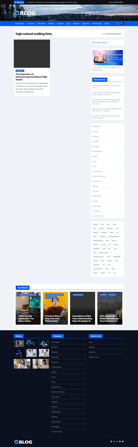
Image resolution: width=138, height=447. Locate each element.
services (95, 260)
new (94, 252)
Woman (95, 272)
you (109, 272)
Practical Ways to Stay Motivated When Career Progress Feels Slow (106, 94)
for (109, 244)
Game (107, 23)
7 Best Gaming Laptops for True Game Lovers (26, 318)
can (117, 228)
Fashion (51, 23)
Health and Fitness (98, 176)
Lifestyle (60, 23)
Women (103, 272)
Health (115, 244)
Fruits (94, 161)
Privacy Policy (94, 357)
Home (104, 34)
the (104, 264)
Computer (31, 23)
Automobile (19, 23)
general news (96, 171)
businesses (110, 228)
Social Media (96, 206)
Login (68, 23)
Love (115, 248)
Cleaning (95, 136)
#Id (102, 224)
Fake (107, 240)
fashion (114, 240)
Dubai (95, 236)
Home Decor (96, 181)
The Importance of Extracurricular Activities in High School (31, 77)
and (94, 228)
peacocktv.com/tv (98, 256)
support (109, 260)
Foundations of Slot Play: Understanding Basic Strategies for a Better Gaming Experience (106, 102)
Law (109, 248)
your (114, 272)
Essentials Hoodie (98, 240)
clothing (95, 232)
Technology (96, 211)
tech (116, 260)
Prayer (108, 256)
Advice (114, 224)
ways (113, 268)
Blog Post (85, 23)
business (101, 228)
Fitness (103, 244)
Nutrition (95, 191)
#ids (108, 224)
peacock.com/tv (103, 252)
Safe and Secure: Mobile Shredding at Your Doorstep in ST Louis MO (107, 110)
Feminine (95, 244)
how (104, 248)
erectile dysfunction (114, 236)
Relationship (97, 23)
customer (104, 232)
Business (95, 131)
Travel (106, 268)
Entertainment (97, 151)
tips (109, 264)
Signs (102, 260)
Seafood (95, 201)
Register (76, 23)
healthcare (96, 248)
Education (41, 23)
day (118, 232)
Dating (111, 232)
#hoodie (95, 224)
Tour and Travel (97, 216)
